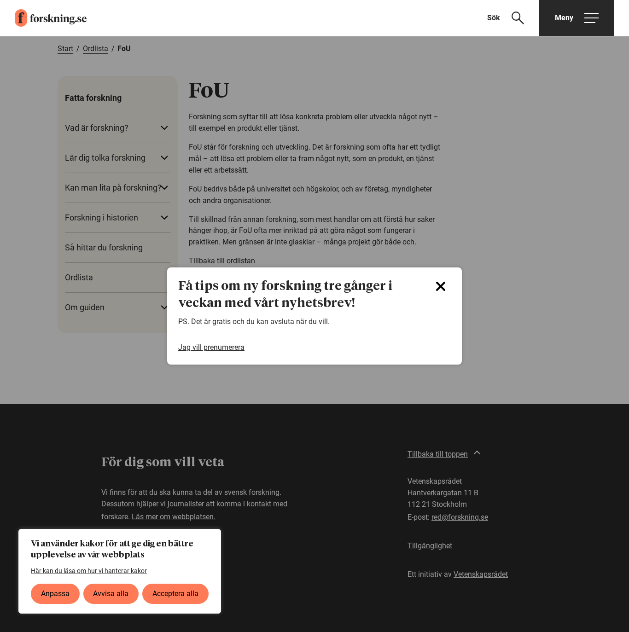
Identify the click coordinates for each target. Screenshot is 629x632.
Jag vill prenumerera (211, 347)
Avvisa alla (110, 593)
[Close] (441, 286)
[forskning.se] (43, 18)
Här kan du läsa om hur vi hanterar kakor (89, 570)
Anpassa (55, 593)
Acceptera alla (175, 593)
